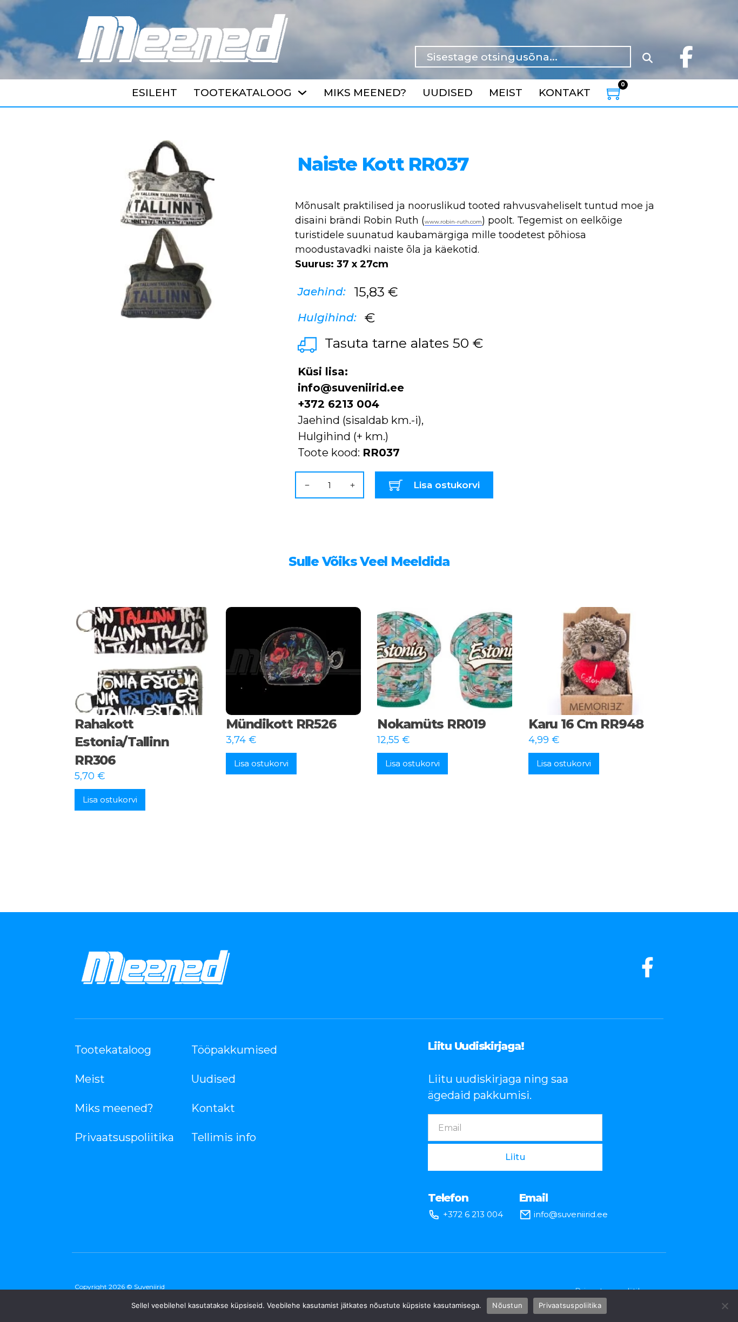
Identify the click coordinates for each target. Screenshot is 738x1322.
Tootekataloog (242, 92)
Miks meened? (365, 92)
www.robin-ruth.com (453, 221)
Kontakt (565, 92)
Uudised (447, 92)
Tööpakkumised (233, 1049)
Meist (505, 92)
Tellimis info (223, 1137)
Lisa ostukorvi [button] (110, 799)
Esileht (154, 92)
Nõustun (507, 1305)
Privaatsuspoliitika (117, 1137)
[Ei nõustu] (724, 1305)
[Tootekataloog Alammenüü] (302, 92)
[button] (242, 154)
